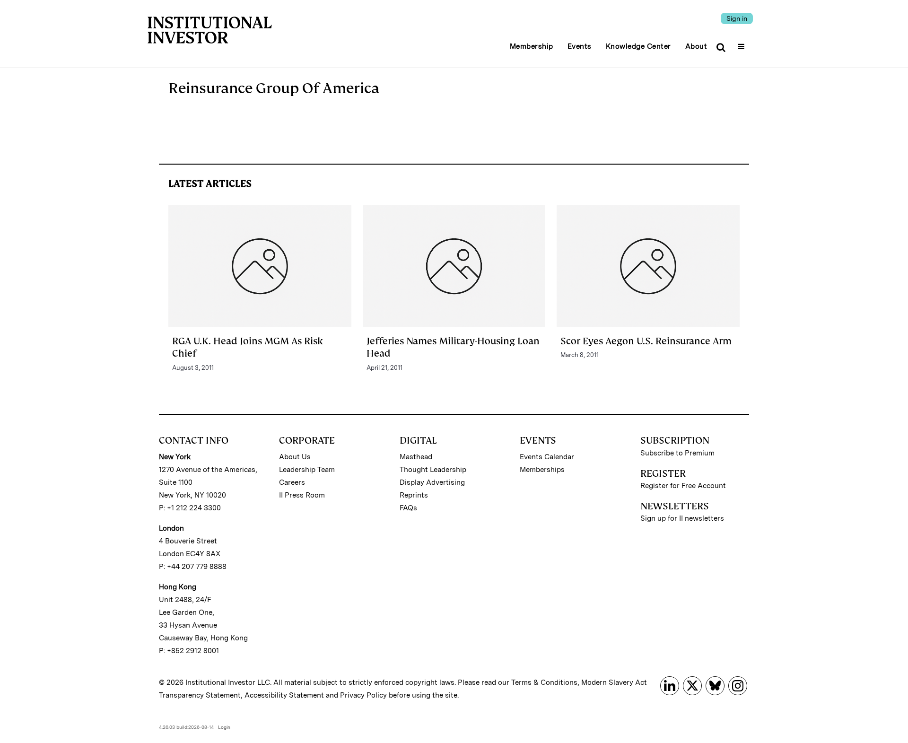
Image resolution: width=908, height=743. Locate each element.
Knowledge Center (638, 46)
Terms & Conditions (544, 682)
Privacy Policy (363, 695)
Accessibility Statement (284, 695)
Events (580, 46)
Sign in (736, 18)
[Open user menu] (742, 43)
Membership (531, 46)
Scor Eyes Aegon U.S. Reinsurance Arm (646, 341)
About (696, 46)
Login (224, 727)
